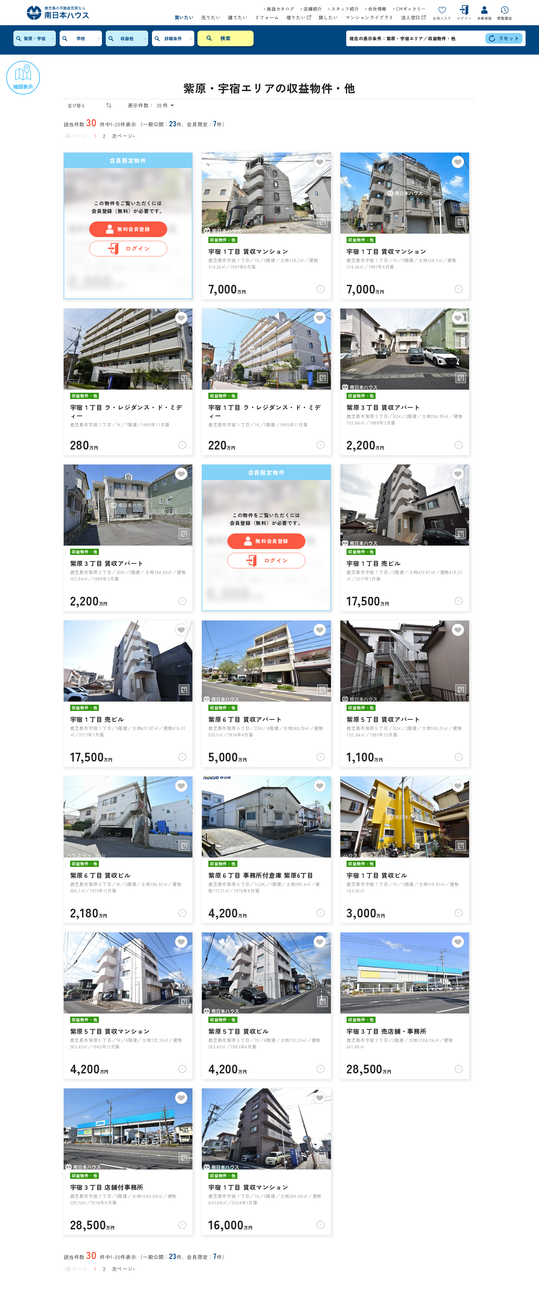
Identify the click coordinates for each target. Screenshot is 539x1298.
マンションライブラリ (369, 17)
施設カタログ (280, 9)
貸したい (328, 17)
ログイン (137, 248)
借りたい (296, 17)
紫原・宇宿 (35, 38)
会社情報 (377, 9)
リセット (508, 38)
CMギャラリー (411, 9)
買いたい (184, 17)
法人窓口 (411, 17)
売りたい (211, 17)
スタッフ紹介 (345, 9)
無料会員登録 (133, 229)
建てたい (237, 17)
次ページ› (123, 135)
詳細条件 (173, 38)
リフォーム (267, 17)
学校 (80, 38)
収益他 (127, 38)
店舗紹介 (312, 9)
